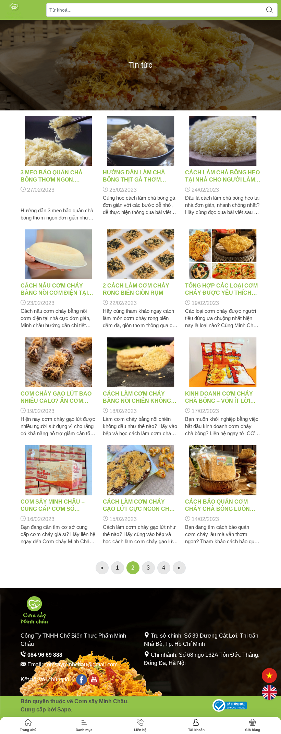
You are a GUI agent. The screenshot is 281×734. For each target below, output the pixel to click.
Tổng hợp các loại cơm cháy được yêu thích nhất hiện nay (221, 289)
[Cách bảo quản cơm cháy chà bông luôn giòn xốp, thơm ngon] (222, 470)
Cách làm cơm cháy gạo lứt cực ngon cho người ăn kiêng (138, 505)
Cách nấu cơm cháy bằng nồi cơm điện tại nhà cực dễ (54, 289)
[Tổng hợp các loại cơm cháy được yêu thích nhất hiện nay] (222, 254)
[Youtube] (93, 679)
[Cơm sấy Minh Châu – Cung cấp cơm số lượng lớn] (58, 470)
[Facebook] (81, 679)
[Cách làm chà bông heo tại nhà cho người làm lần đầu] (222, 141)
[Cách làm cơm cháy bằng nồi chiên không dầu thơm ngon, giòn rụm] (140, 362)
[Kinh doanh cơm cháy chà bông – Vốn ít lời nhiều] (222, 362)
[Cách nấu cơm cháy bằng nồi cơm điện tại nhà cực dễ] (58, 254)
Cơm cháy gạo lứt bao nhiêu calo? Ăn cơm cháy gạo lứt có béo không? (56, 397)
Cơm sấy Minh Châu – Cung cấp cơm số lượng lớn (53, 505)
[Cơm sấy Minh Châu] (14, 9)
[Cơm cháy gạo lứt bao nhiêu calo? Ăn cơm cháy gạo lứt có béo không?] (58, 362)
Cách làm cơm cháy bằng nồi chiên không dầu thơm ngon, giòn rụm (137, 397)
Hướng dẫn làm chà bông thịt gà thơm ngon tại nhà (134, 176)
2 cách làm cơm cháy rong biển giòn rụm (136, 289)
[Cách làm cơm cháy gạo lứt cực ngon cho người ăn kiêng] (140, 470)
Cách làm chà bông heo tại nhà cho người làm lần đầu (222, 176)
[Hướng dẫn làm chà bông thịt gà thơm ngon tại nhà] (140, 141)
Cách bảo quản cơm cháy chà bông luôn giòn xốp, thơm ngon (217, 505)
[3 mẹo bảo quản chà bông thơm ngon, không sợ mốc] (58, 141)
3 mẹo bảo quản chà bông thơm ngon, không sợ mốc (52, 176)
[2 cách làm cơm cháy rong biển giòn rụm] (140, 254)
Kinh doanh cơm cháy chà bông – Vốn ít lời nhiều (219, 397)
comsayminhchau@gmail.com (81, 664)
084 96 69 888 (44, 655)
